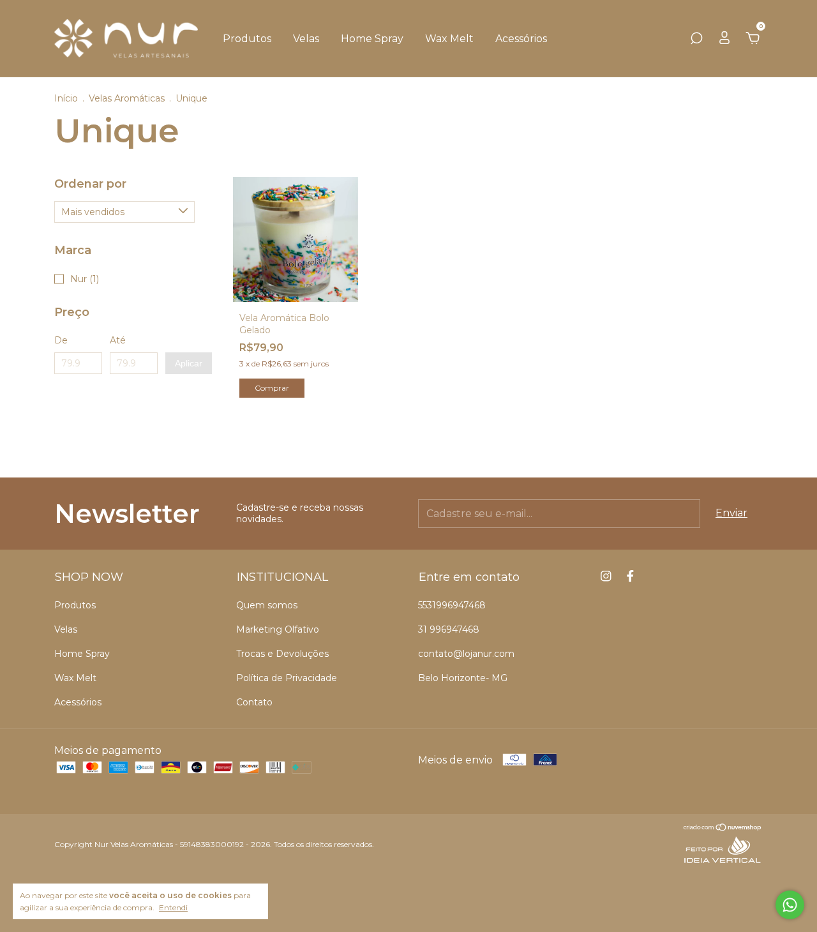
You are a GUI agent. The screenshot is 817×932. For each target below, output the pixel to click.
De (61, 340)
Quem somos (266, 605)
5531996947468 (452, 605)
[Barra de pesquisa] (696, 38)
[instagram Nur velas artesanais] (606, 576)
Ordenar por (90, 184)
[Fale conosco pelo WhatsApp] (790, 905)
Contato (254, 702)
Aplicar (188, 363)
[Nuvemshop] (723, 828)
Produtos (247, 39)
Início (66, 98)
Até (118, 340)
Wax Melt (449, 39)
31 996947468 (448, 629)
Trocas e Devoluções (282, 653)
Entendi (173, 907)
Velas (306, 39)
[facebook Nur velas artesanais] (630, 576)
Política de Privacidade (286, 678)
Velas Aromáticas (127, 98)
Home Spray (372, 39)
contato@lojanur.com (466, 653)
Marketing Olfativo (277, 629)
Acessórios (521, 39)
